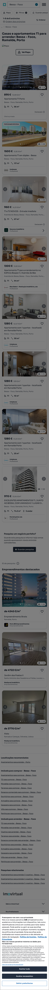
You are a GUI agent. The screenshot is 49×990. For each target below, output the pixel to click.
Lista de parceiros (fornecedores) (12, 964)
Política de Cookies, (28, 937)
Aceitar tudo (24, 969)
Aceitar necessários (24, 976)
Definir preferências (24, 983)
